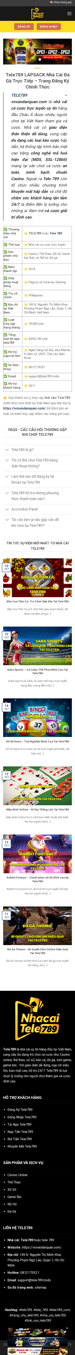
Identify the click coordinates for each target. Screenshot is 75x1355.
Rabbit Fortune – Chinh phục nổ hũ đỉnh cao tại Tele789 (38, 879)
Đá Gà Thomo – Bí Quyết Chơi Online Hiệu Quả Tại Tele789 (37, 951)
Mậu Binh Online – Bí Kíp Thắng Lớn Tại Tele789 (37, 809)
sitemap (40, 1287)
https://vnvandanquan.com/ (41, 1247)
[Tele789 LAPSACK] (37, 13)
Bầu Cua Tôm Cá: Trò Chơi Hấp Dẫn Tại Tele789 (38, 601)
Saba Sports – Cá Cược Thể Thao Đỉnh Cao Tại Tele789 (37, 671)
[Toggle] (7, 450)
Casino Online (18, 1175)
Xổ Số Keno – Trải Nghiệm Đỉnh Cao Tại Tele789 (37, 741)
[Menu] (69, 13)
